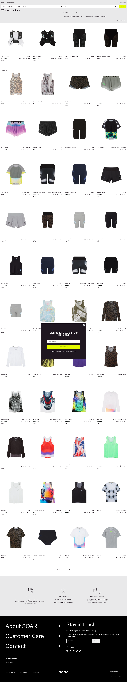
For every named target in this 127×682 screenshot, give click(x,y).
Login (117, 6)
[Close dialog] (84, 325)
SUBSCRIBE (63, 347)
